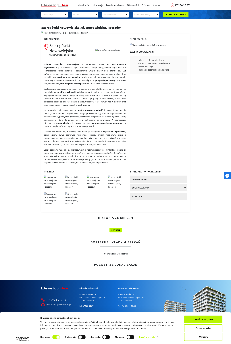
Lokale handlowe (115, 5)
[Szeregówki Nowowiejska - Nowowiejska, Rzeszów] (107, 50)
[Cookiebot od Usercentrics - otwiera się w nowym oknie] (22, 339)
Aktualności (133, 5)
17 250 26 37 (56, 299)
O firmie (146, 5)
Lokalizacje (97, 5)
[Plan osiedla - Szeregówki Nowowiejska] (148, 44)
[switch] (82, 337)
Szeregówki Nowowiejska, (81, 27)
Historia (115, 230)
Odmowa (203, 337)
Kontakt (157, 5)
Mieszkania (83, 5)
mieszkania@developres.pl (58, 304)
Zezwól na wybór (203, 328)
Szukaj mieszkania (176, 14)
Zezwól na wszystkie (203, 319)
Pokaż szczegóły (147, 337)
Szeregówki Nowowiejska (62, 49)
